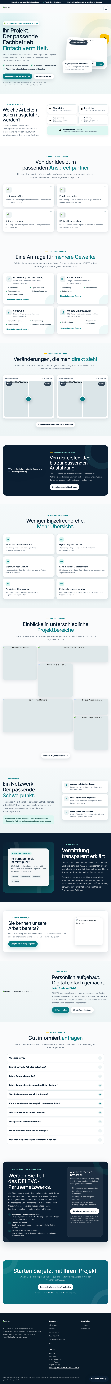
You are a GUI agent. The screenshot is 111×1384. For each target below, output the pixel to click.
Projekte (52, 1329)
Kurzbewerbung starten (84, 1211)
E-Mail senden (61, 1010)
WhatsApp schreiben (82, 1010)
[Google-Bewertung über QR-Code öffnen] (89, 931)
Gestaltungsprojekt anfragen (64, 487)
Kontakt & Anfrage (99, 1379)
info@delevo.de (54, 1365)
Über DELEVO (54, 1336)
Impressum (85, 1325)
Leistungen (52, 1325)
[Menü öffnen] (105, 8)
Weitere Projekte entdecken (55, 756)
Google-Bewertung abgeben (23, 944)
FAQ (50, 1343)
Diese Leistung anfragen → (17, 299)
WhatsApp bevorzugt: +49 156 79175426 (64, 1368)
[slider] (28, 399)
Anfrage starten (54, 1332)
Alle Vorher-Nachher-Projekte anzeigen (55, 424)
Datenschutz (85, 1329)
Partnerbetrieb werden (57, 1339)
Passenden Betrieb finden (17, 76)
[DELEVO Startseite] (7, 8)
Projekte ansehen (43, 76)
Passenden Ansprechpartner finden (55, 1287)
